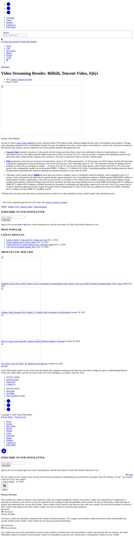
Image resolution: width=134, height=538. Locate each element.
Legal (8, 58)
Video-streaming (40, 207)
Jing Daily (10, 391)
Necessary (8, 512)
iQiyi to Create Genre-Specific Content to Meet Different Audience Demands (33, 341)
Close (130, 475)
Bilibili (11, 207)
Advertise (10, 18)
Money (9, 53)
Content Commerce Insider (21, 79)
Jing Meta (10, 393)
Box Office (11, 51)
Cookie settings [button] (8, 482)
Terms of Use (20, 417)
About (9, 20)
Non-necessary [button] (7, 525)
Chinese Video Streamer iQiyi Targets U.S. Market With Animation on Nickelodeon (35, 312)
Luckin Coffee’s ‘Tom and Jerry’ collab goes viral (26, 240)
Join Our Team (12, 379)
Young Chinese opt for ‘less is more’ (21, 242)
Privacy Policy (7, 417)
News (8, 46)
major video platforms (26, 143)
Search (6, 33)
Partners (9, 22)
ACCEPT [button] (20, 482)
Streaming (5, 67)
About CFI (10, 382)
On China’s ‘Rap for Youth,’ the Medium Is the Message (24, 364)
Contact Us (11, 25)
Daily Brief (11, 27)
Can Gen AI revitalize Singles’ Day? (21, 247)
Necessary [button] (5, 509)
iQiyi (17, 207)
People (9, 55)
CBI (8, 48)
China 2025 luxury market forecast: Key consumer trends (30, 244)
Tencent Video (26, 207)
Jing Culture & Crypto (15, 396)
